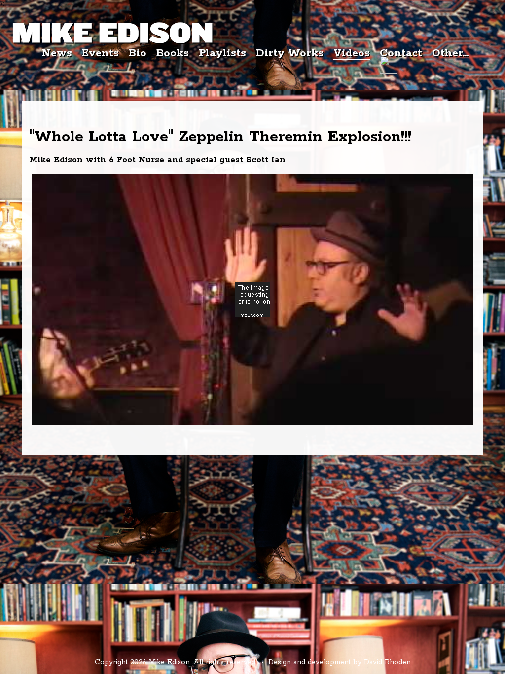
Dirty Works (290, 53)
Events (100, 53)
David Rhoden (387, 662)
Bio (137, 53)
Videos (351, 54)
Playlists (222, 53)
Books (172, 53)
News (57, 53)
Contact (401, 53)
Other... (450, 53)
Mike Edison (113, 33)
